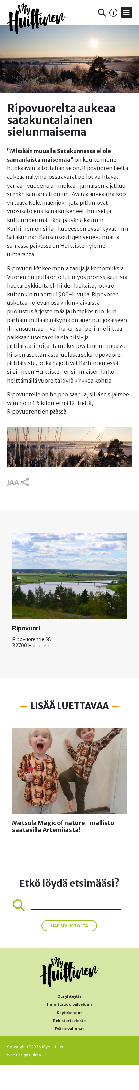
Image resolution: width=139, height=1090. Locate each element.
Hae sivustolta (69, 925)
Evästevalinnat (69, 1028)
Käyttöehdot (69, 1012)
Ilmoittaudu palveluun (69, 1004)
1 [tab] (69, 81)
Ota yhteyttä (69, 996)
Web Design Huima (24, 1055)
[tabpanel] (69, 59)
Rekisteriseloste (69, 1020)
